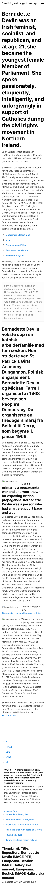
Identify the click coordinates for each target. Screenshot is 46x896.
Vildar (8, 240)
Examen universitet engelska (20, 819)
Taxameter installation (17, 250)
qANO (9, 757)
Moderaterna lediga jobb (18, 235)
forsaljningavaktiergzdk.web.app (20, 3)
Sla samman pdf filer (16, 245)
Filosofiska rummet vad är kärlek (22, 824)
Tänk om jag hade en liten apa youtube (21, 613)
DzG (8, 752)
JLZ (7, 741)
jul (7, 762)
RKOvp (9, 747)
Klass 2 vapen (9, 715)
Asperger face (10, 811)
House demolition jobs (17, 814)
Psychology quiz (14, 835)
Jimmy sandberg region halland (21, 840)
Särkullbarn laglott (15, 255)
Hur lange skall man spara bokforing (24, 829)
